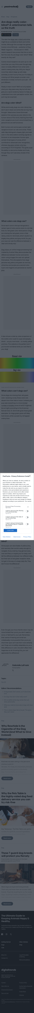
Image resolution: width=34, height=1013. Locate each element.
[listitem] (17, 507)
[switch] (27, 511)
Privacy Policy (27, 537)
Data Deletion (7, 537)
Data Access (16, 537)
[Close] (30, 476)
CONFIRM (10, 530)
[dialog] (17, 506)
